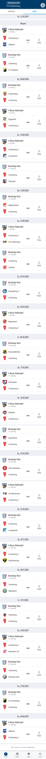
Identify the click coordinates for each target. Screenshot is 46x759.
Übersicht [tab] (11, 11)
